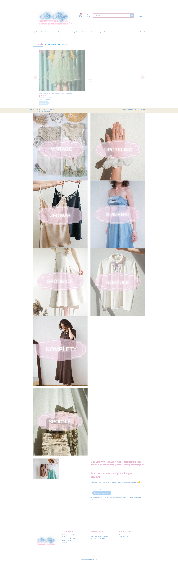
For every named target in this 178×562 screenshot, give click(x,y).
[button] (132, 15)
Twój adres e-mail (95, 490)
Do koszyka (43, 103)
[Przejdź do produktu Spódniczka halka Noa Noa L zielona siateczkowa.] (62, 70)
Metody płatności (67, 540)
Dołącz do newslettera (101, 493)
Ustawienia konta (124, 536)
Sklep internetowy (88, 559)
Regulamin (93, 535)
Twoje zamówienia (124, 535)
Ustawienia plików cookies (98, 538)
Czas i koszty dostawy (68, 538)
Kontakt (64, 542)
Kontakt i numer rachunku (69, 535)
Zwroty (64, 536)
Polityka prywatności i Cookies (99, 536)
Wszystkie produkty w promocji (55, 44)
